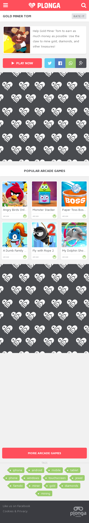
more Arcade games (44, 453)
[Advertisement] (44, 397)
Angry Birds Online (16, 209)
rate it (78, 16)
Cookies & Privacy (15, 511)
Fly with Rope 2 (43, 250)
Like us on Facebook (16, 506)
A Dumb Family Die (16, 250)
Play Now (24, 63)
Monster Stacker (44, 209)
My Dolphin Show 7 (75, 250)
